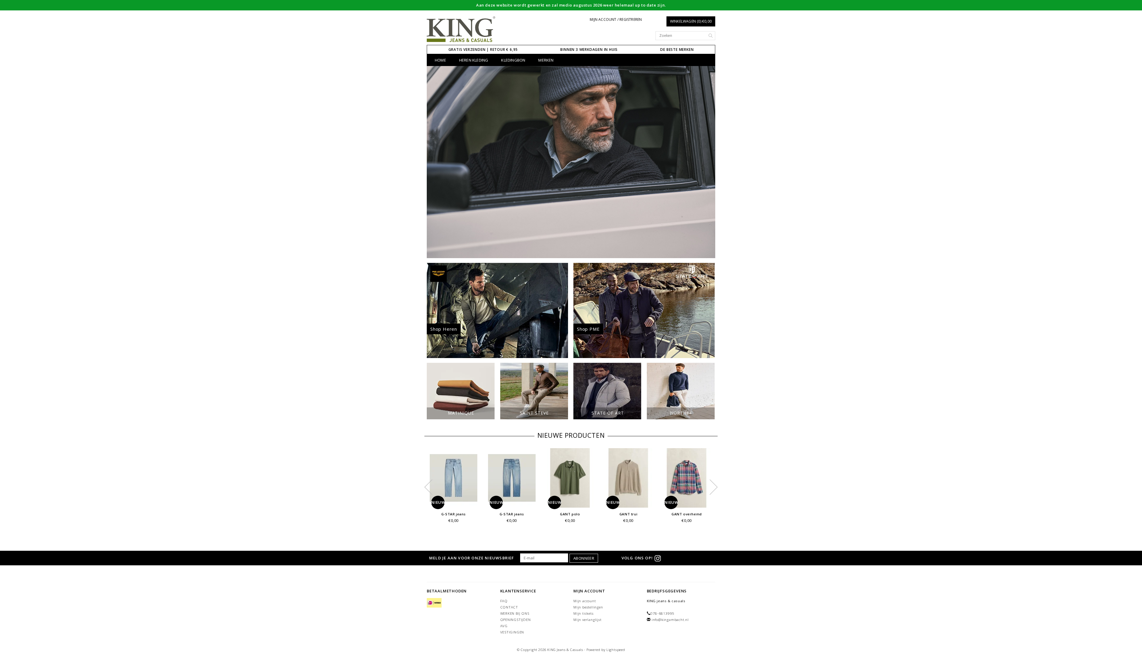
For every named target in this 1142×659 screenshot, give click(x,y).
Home (440, 60)
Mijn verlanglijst (587, 619)
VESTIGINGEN (512, 632)
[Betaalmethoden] (434, 603)
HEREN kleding (473, 60)
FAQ (504, 601)
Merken (545, 60)
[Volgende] (708, 162)
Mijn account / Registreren (616, 19)
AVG (504, 626)
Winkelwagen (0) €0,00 (691, 21)
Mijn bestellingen (588, 607)
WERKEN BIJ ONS (514, 613)
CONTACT (509, 607)
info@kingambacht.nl (670, 619)
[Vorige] (434, 162)
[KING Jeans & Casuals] (461, 29)
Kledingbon (513, 60)
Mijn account (584, 601)
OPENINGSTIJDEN (515, 619)
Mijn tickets (583, 613)
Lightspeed (615, 649)
